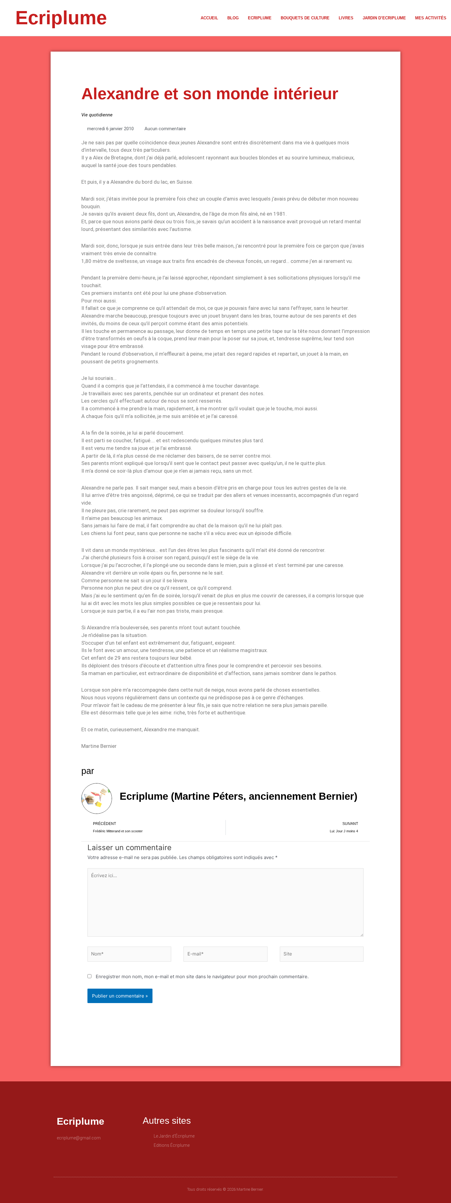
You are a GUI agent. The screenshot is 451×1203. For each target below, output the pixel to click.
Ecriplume (61, 17)
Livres (346, 18)
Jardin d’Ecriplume (384, 18)
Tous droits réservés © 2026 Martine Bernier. (225, 1189)
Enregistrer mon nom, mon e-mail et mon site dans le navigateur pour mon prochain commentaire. (202, 976)
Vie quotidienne (97, 115)
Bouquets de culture (305, 18)
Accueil (209, 18)
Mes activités (430, 18)
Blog (233, 18)
